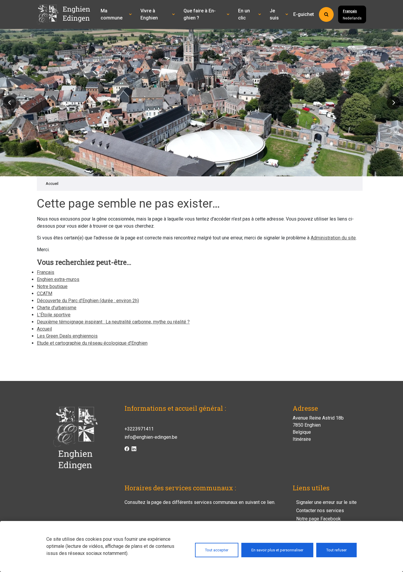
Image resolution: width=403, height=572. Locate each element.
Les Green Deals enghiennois (67, 336)
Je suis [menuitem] (274, 14)
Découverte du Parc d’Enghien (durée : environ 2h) (88, 300)
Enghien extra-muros (58, 279)
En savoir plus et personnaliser (277, 550)
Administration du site (333, 238)
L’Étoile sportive (54, 315)
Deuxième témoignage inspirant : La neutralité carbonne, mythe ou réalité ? (113, 322)
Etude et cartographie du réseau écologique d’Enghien (92, 343)
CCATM (44, 293)
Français (350, 11)
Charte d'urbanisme (56, 307)
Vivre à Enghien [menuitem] (149, 14)
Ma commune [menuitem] (111, 14)
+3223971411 (139, 429)
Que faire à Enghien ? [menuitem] (200, 14)
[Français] (66, 14)
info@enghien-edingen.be (150, 437)
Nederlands (352, 18)
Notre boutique (52, 286)
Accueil (52, 183)
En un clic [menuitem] (244, 14)
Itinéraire (302, 439)
